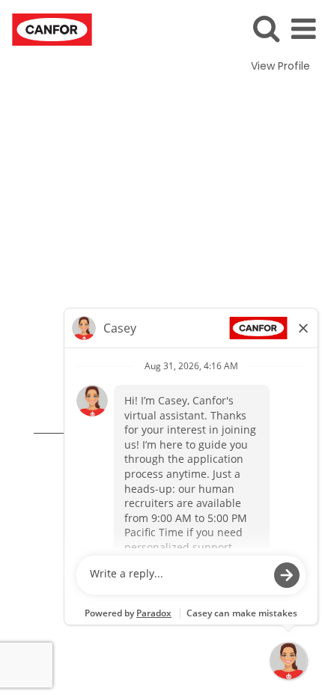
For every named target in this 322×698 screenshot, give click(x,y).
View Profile (280, 66)
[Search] (266, 28)
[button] (303, 28)
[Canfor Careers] (46, 28)
